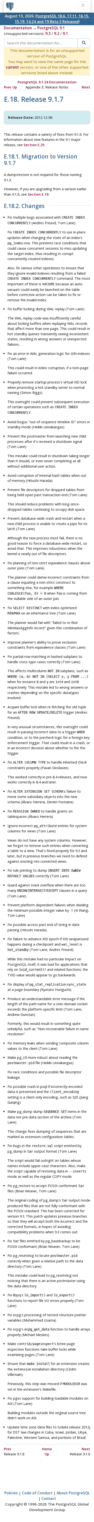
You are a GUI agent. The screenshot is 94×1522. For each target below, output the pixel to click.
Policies (11, 1492)
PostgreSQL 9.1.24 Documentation (47, 82)
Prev (7, 87)
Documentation (18, 27)
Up (15, 87)
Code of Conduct (37, 1492)
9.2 (56, 33)
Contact (48, 1498)
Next (86, 87)
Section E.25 (34, 145)
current (12, 67)
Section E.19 (38, 194)
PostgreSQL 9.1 (51, 27)
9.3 (48, 33)
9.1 (65, 33)
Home (47, 1449)
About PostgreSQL (73, 1492)
